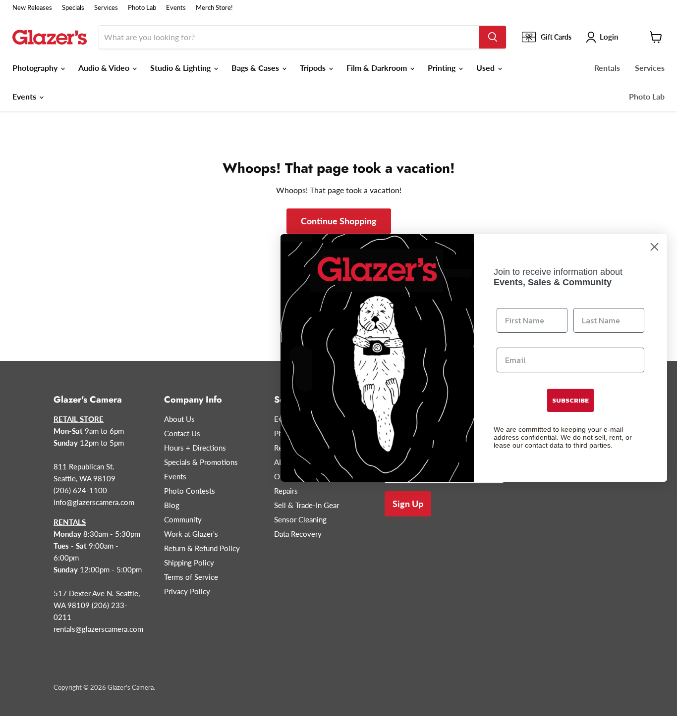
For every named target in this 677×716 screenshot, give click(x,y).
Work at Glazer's (191, 533)
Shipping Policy (189, 562)
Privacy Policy (187, 591)
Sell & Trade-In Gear (306, 505)
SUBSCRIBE (570, 400)
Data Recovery (298, 533)
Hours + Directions (195, 447)
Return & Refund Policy (202, 548)
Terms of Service (191, 576)
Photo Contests (189, 490)
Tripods (314, 67)
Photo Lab (142, 7)
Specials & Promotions (201, 462)
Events (176, 7)
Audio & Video (104, 67)
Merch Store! (214, 7)
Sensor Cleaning (300, 519)
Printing (442, 67)
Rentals (607, 67)
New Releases (32, 7)
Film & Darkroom (377, 67)
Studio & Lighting (181, 67)
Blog (171, 505)
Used (486, 67)
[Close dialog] (654, 247)
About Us (179, 418)
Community (183, 519)
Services (106, 7)
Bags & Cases (256, 67)
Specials (73, 7)
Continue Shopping (339, 220)
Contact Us (182, 433)
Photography (35, 67)
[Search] (492, 37)
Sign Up (408, 503)
